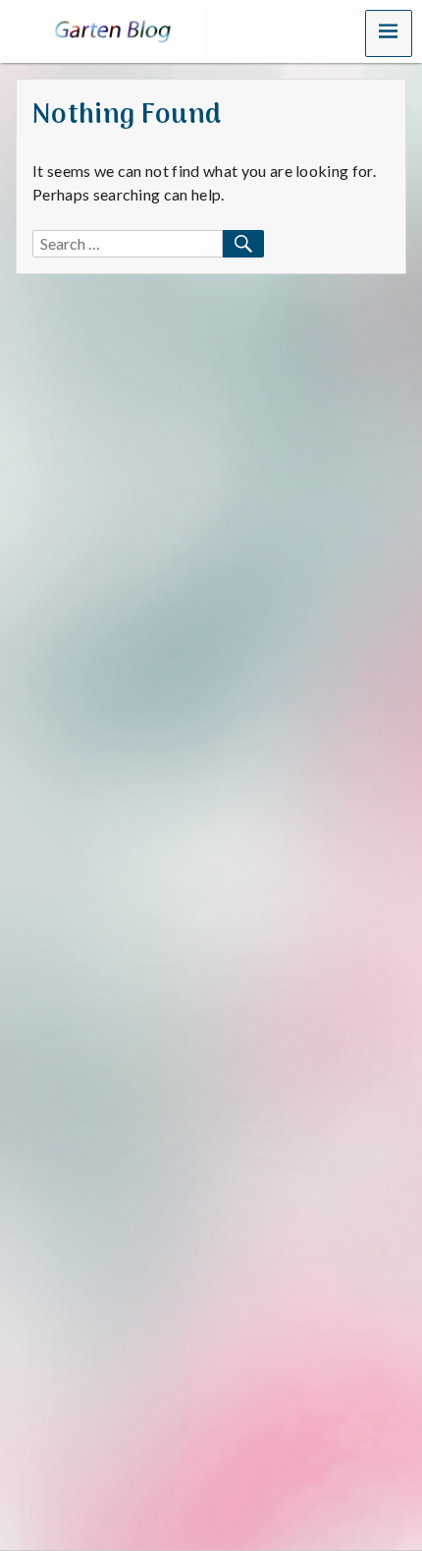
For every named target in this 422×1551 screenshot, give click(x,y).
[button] (388, 33)
